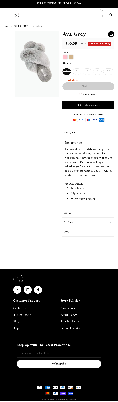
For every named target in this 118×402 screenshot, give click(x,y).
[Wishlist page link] (101, 10)
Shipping (67, 213)
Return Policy (68, 315)
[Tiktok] (38, 290)
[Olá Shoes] (16, 15)
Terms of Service (70, 328)
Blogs (16, 328)
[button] (102, 16)
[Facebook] (17, 290)
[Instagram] (28, 290)
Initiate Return (22, 315)
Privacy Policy (68, 308)
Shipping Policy (69, 321)
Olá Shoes (49, 400)
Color (65, 52)
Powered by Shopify (66, 400)
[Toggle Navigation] (8, 15)
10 (108, 71)
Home (7, 26)
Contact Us (19, 308)
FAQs (66, 232)
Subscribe (59, 364)
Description (69, 133)
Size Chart (68, 222)
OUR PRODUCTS (21, 26)
